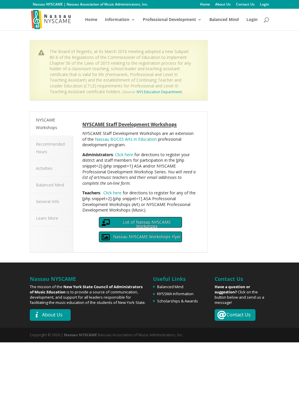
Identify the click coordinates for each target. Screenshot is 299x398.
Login (264, 5)
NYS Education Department (159, 91)
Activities (44, 168)
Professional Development (169, 19)
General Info (47, 201)
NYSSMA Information (175, 293)
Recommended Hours (50, 147)
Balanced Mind (224, 19)
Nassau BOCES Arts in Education (126, 139)
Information (117, 19)
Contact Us (245, 5)
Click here (124, 154)
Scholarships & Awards (177, 301)
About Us (223, 5)
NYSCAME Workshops (46, 123)
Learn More (47, 218)
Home (205, 5)
